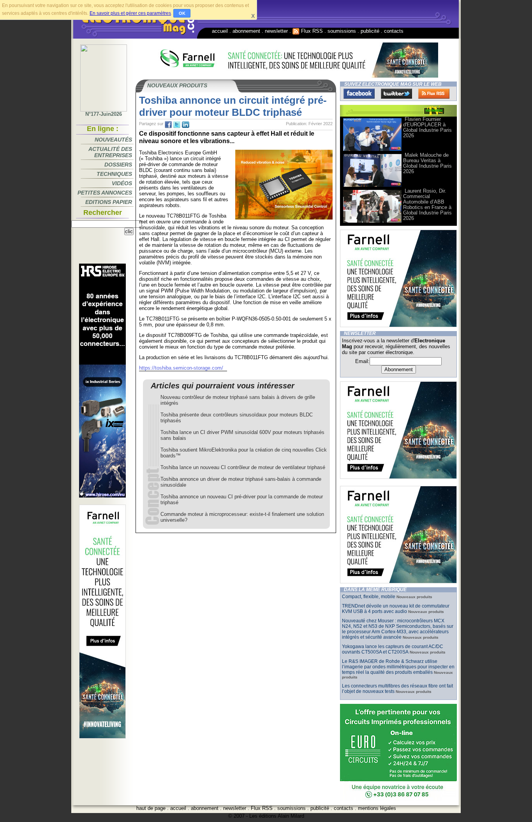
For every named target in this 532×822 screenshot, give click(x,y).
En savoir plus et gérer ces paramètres (130, 13)
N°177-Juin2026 (103, 114)
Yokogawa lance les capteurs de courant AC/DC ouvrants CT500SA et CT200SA (392, 649)
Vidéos (122, 183)
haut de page (151, 808)
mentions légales (377, 808)
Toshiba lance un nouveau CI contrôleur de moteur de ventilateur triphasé (242, 467)
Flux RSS (311, 31)
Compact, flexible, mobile (368, 596)
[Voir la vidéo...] (372, 150)
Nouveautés (113, 139)
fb (168, 125)
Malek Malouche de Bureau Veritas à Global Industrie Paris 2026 (427, 163)
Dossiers (118, 164)
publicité (370, 31)
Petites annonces (105, 193)
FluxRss (433, 94)
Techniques (114, 174)
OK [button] (182, 13)
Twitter (396, 94)
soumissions (342, 31)
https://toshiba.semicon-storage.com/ (181, 368)
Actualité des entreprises (110, 152)
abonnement (246, 31)
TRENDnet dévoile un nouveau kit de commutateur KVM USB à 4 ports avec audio (395, 608)
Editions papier (108, 202)
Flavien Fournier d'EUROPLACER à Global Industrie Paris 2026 (427, 127)
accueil (220, 31)
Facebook (359, 94)
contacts (393, 31)
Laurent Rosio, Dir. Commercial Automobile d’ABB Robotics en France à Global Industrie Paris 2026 (427, 204)
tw (177, 125)
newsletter (276, 31)
